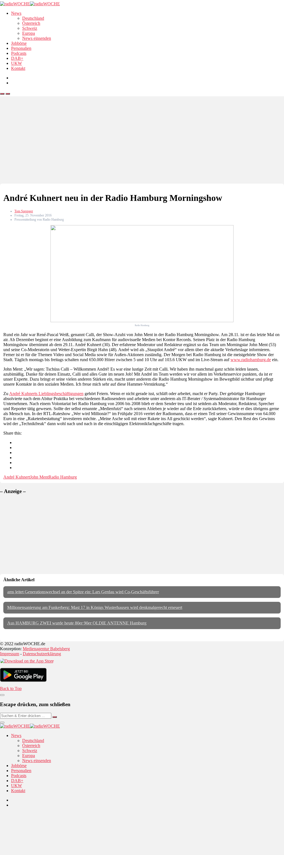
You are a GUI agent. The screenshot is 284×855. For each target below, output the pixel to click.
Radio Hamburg (63, 477)
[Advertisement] (142, 142)
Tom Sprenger (23, 211)
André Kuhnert (16, 477)
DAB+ (17, 58)
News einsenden (36, 38)
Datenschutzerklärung (42, 653)
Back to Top (11, 688)
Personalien (21, 48)
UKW (16, 63)
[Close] (2, 695)
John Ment (39, 477)
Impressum (9, 653)
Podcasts (18, 53)
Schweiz (29, 28)
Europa (28, 33)
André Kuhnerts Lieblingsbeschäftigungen (46, 393)
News (16, 13)
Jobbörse (19, 43)
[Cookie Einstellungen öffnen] (41, 852)
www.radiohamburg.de (250, 359)
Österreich (31, 23)
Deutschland (33, 18)
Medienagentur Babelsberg (46, 648)
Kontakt (18, 68)
